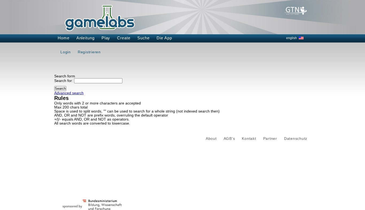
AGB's (229, 139)
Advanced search (69, 93)
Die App (164, 38)
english (291, 38)
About (211, 139)
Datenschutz (295, 139)
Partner (270, 139)
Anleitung (85, 38)
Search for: (63, 81)
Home (63, 38)
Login (65, 52)
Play (106, 38)
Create (123, 38)
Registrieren (89, 52)
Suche (143, 38)
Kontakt (249, 139)
